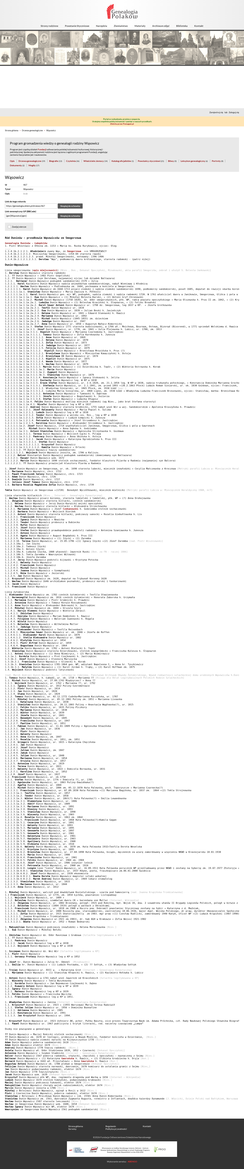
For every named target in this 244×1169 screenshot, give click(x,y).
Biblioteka (182, 25)
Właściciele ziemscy (93, 161)
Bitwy (171, 161)
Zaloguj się (234, 112)
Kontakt (198, 25)
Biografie (53, 161)
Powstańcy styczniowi (149, 161)
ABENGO (132, 1161)
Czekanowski (70, 509)
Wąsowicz (51, 130)
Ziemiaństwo (121, 25)
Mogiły (32, 165)
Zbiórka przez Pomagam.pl (122, 124)
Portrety (216, 161)
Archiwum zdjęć (160, 25)
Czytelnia (71, 161)
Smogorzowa (74, 251)
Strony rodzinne (49, 25)
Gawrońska (67, 1058)
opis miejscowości (45, 270)
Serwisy (72, 1129)
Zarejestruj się (216, 112)
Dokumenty (16, 165)
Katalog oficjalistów (121, 161)
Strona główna (11, 130)
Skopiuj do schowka (70, 206)
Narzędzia (101, 25)
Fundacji (42, 149)
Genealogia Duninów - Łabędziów (26, 243)
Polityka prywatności (116, 1129)
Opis (12, 161)
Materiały (140, 25)
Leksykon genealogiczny (193, 161)
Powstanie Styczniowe (77, 25)
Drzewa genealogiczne (32, 130)
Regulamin (110, 1126)
